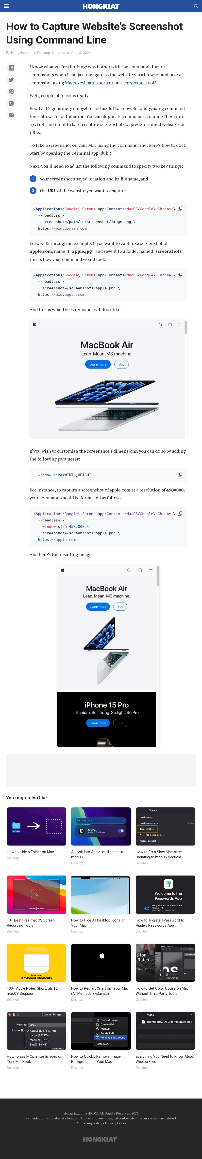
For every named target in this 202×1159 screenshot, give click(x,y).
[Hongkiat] (101, 6)
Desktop (43, 53)
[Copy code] (180, 209)
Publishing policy (89, 1123)
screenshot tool (138, 83)
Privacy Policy (116, 1123)
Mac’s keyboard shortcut (89, 83)
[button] (11, 68)
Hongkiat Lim (21, 53)
